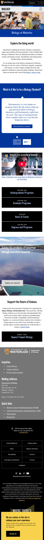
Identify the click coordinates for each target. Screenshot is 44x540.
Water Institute (11, 414)
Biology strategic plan (33, 72)
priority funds (25, 327)
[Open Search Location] (41, 3)
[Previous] (17, 142)
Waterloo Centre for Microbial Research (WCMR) (23, 407)
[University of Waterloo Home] (7, 3)
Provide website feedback (15, 372)
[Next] (27, 142)
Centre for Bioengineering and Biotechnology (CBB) (24, 411)
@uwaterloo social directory (22, 476)
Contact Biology (12, 366)
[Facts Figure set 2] (20, 137)
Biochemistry (11, 417)
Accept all (13, 534)
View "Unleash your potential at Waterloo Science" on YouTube (22, 178)
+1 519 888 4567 (23, 432)
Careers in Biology (13, 369)
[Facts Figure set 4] (27, 137)
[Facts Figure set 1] (17, 137)
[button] (34, 3)
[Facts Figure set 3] (23, 137)
